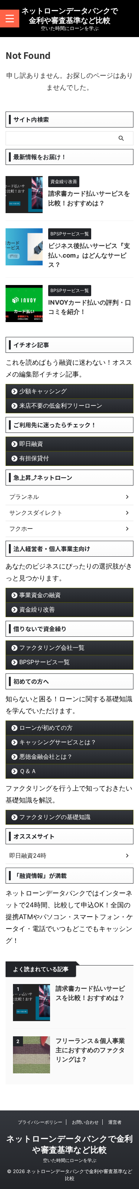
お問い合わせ (85, 1122)
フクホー (21, 528)
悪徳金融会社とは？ (46, 756)
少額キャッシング (43, 391)
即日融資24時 (27, 855)
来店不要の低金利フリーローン (60, 405)
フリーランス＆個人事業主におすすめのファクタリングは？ (90, 1050)
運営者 (115, 1122)
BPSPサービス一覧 (44, 662)
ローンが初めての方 (46, 727)
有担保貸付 (34, 458)
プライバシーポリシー (40, 1122)
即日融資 (31, 443)
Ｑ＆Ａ (28, 771)
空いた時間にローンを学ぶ (69, 1160)
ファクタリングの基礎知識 (54, 817)
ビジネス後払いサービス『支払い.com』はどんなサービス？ (89, 255)
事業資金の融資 (40, 595)
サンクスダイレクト (36, 512)
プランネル (24, 496)
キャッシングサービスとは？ (57, 742)
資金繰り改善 (37, 609)
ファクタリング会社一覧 (52, 647)
